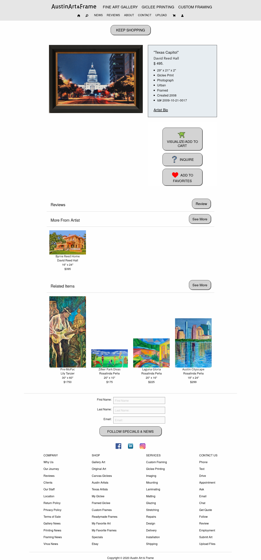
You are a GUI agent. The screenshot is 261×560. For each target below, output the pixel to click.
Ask (201, 489)
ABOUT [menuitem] (129, 15)
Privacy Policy (52, 510)
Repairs (151, 517)
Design (150, 523)
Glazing (151, 503)
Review (204, 523)
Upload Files (207, 544)
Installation (153, 537)
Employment (207, 530)
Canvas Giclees (102, 476)
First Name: (104, 399)
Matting (150, 496)
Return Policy (52, 503)
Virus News (51, 544)
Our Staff (49, 489)
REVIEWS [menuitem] (113, 15)
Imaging (151, 476)
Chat (202, 503)
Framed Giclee (101, 503)
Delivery (151, 530)
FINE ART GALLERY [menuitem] (120, 6)
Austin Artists (100, 482)
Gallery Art (98, 462)
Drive (202, 476)
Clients (48, 482)
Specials (97, 537)
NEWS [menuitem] (98, 15)
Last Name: (104, 409)
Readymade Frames (104, 517)
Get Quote (205, 510)
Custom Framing (156, 462)
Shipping (151, 544)
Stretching (152, 510)
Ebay (95, 544)
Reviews (49, 476)
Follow (203, 517)
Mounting (152, 482)
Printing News (52, 530)
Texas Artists (100, 489)
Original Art (99, 469)
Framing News (53, 537)
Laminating (153, 489)
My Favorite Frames (104, 530)
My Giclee (98, 496)
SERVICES (153, 455)
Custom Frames (102, 510)
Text (201, 469)
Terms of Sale (52, 517)
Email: (108, 419)
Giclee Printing (155, 469)
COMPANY (51, 455)
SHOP (96, 455)
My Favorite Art (101, 523)
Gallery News (52, 523)
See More (199, 218)
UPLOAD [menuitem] (161, 15)
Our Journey (51, 469)
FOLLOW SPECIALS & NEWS (130, 431)
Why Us (48, 462)
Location (49, 496)
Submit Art (205, 537)
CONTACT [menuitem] (144, 15)
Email (202, 496)
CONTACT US (208, 455)
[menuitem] (74, 6)
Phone (203, 462)
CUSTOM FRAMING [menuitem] (195, 6)
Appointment (207, 482)
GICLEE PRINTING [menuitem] (158, 6)
